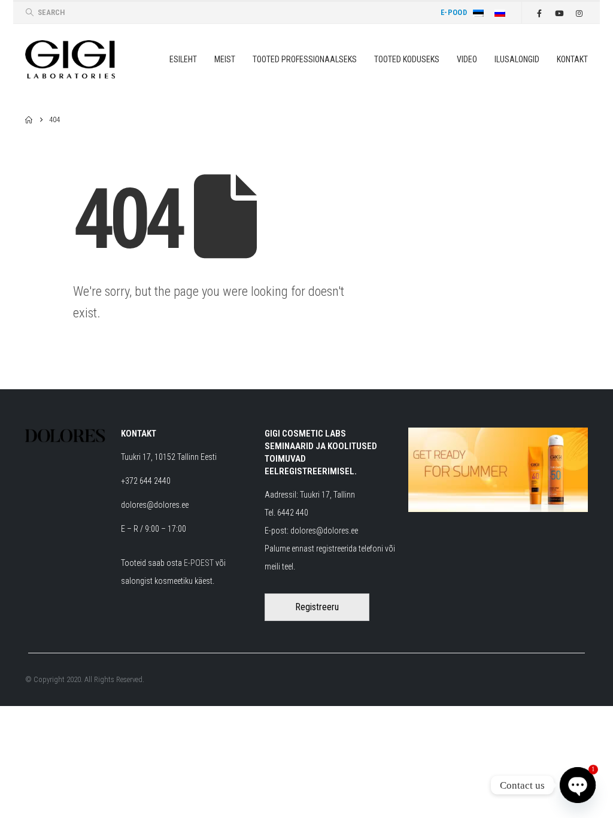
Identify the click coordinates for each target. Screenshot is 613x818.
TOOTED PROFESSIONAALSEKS (305, 59)
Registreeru (317, 607)
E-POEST (199, 563)
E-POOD (454, 12)
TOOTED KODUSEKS (406, 59)
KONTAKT (572, 59)
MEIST (224, 59)
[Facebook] (539, 13)
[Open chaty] (578, 785)
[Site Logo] (70, 59)
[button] (45, 12)
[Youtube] (559, 13)
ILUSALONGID (516, 59)
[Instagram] (578, 13)
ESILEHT (183, 59)
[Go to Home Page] (28, 120)
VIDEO (467, 59)
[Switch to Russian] (502, 12)
